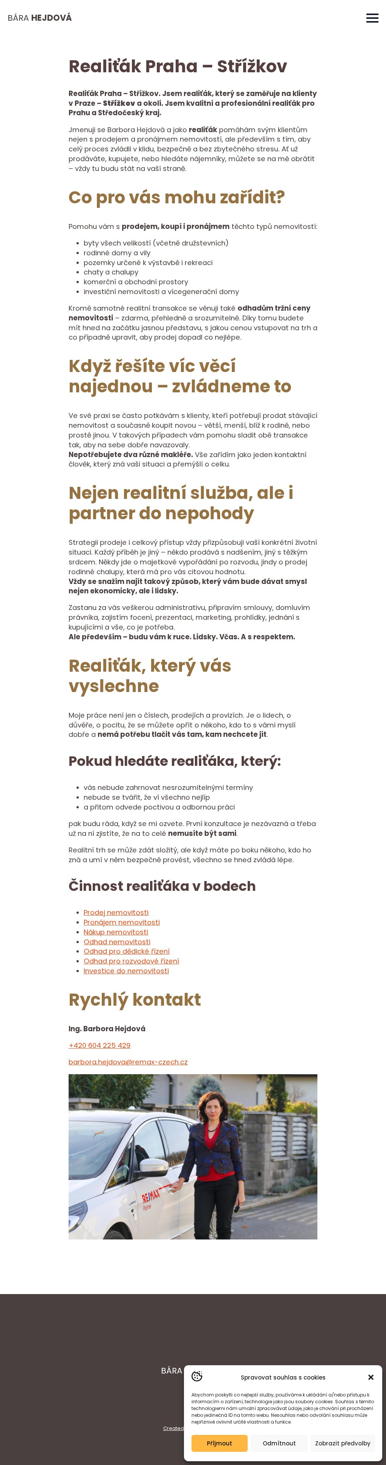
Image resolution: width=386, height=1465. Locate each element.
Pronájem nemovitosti (122, 922)
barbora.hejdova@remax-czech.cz (128, 1062)
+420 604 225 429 (99, 1045)
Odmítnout (279, 1443)
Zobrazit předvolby (343, 1443)
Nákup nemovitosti (116, 932)
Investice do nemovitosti (126, 971)
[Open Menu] (372, 18)
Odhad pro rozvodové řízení (131, 961)
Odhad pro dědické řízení (127, 951)
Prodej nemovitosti (116, 912)
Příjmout (219, 1443)
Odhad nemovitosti (117, 942)
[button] (371, 1377)
